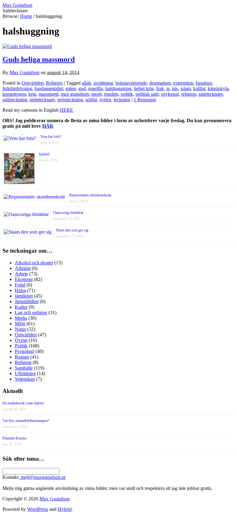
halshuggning (118, 88)
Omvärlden (33, 83)
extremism (183, 83)
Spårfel (44, 154)
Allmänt (23, 268)
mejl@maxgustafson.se (42, 477)
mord (96, 94)
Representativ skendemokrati (90, 195)
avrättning (103, 83)
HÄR (47, 126)
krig (32, 94)
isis (175, 88)
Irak (160, 88)
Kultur (21, 307)
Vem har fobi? (50, 136)
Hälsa (20, 290)
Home (26, 16)
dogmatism (160, 83)
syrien (105, 99)
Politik (21, 345)
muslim (111, 94)
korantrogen (14, 94)
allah (86, 83)
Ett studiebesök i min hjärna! (23, 403)
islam (186, 88)
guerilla (95, 88)
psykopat (170, 94)
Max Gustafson (25, 72)
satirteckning (14, 99)
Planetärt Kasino (14, 438)
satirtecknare (210, 94)
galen (70, 88)
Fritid (20, 284)
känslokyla (218, 88)
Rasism (22, 356)
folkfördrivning (17, 88)
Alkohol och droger (34, 262)
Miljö (20, 323)
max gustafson (75, 94)
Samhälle (24, 368)
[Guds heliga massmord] (27, 46)
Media (21, 318)
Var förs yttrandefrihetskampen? (25, 421)
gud (82, 88)
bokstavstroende (131, 83)
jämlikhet (24, 296)
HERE (66, 110)
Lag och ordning (31, 312)
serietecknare (42, 99)
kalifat (199, 88)
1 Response (145, 99)
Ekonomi (24, 279)
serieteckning (70, 99)
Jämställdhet (27, 301)
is (167, 88)
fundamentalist (49, 88)
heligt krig (144, 88)
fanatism (204, 83)
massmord (48, 94)
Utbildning (25, 373)
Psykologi (24, 351)
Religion (54, 83)
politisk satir (147, 94)
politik (127, 94)
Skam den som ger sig (72, 230)
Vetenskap (25, 379)
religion (188, 94)
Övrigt (21, 340)
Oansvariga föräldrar (68, 212)
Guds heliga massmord (38, 59)
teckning (122, 99)
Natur (20, 329)
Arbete (21, 273)
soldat (91, 99)
